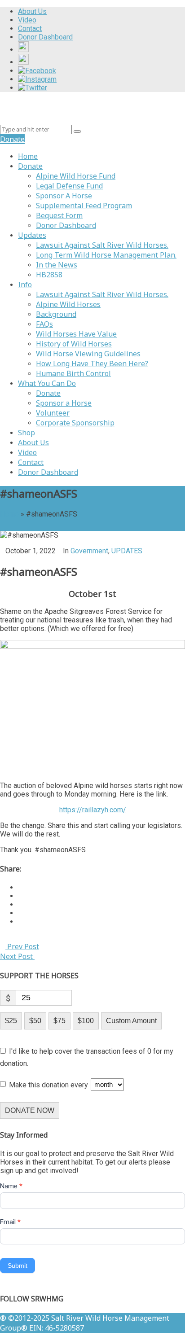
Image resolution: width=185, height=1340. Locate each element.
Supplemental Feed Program (84, 205)
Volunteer (53, 413)
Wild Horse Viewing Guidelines (88, 354)
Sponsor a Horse (64, 403)
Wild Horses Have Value (76, 334)
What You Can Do (47, 383)
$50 (35, 1021)
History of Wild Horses (74, 344)
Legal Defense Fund (69, 186)
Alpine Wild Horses (68, 304)
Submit (17, 1265)
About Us (33, 442)
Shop (26, 433)
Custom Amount (131, 1021)
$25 (11, 1021)
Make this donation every (49, 1084)
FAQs (44, 324)
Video (27, 452)
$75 (59, 1021)
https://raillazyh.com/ (92, 810)
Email (10, 1222)
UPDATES (126, 551)
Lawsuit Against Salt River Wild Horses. (102, 245)
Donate (30, 166)
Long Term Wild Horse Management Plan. (106, 255)
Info (25, 284)
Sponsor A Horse (64, 196)
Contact (31, 462)
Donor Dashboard (66, 225)
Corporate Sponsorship (75, 423)
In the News (56, 265)
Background (56, 314)
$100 (86, 1021)
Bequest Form (59, 215)
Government (89, 551)
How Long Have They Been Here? (92, 363)
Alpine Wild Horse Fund (75, 176)
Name (11, 1186)
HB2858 (49, 275)
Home (28, 156)
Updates (32, 235)
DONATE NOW (29, 1110)
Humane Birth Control (73, 373)
